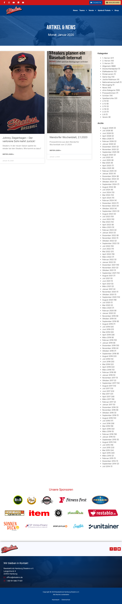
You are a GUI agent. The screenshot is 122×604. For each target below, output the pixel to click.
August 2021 (107, 275)
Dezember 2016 (109, 407)
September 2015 (109, 439)
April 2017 (106, 396)
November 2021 (109, 267)
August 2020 (107, 300)
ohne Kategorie (108, 90)
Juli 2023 (106, 216)
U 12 (104, 104)
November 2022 (109, 238)
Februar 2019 (107, 340)
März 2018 (106, 370)
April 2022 (106, 254)
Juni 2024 (106, 192)
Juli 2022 (106, 246)
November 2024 (109, 179)
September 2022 (109, 243)
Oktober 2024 (108, 182)
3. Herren (106, 63)
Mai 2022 (106, 251)
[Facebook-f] (111, 549)
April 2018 (106, 367)
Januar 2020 (107, 313)
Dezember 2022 (109, 235)
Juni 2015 (106, 447)
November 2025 (109, 149)
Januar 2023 (107, 232)
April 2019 (106, 335)
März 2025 (106, 168)
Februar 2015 (107, 458)
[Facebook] (4, 2)
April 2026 (106, 136)
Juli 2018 (106, 359)
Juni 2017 (106, 391)
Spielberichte (108, 98)
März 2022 (106, 257)
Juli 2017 (106, 388)
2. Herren (106, 61)
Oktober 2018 (108, 351)
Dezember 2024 (109, 176)
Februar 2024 (108, 200)
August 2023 (107, 214)
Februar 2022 (108, 259)
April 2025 (106, 165)
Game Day (106, 77)
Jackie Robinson (109, 79)
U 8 (103, 114)
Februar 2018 (107, 372)
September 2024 (109, 184)
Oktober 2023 (108, 208)
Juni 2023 (106, 219)
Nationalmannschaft (110, 82)
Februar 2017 (107, 402)
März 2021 (106, 286)
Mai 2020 (106, 305)
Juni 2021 (106, 281)
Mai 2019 (106, 332)
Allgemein (106, 66)
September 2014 (109, 464)
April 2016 (106, 429)
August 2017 (107, 386)
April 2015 (106, 453)
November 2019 (109, 316)
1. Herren (106, 58)
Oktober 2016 (108, 413)
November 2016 (109, 410)
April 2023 (106, 225)
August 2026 (107, 128)
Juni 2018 (106, 361)
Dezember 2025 (109, 147)
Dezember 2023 (109, 203)
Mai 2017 (106, 394)
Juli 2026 (106, 130)
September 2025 (109, 152)
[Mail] (23, 2)
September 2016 (109, 415)
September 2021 (109, 273)
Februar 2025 (108, 171)
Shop (116, 10)
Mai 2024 (106, 195)
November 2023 (109, 206)
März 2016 (106, 431)
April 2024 (106, 198)
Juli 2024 (106, 190)
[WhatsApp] (18, 2)
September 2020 (109, 297)
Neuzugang (107, 85)
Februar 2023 (108, 230)
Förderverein (107, 74)
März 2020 (106, 308)
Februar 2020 (108, 310)
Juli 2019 (106, 327)
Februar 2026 (108, 141)
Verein (105, 117)
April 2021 (106, 284)
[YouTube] (14, 2)
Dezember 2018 (109, 345)
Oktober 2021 (108, 270)
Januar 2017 (107, 404)
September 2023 (109, 211)
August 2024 (107, 187)
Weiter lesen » (8, 154)
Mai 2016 (106, 426)
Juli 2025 (106, 157)
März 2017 (106, 399)
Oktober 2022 (108, 241)
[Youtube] (119, 549)
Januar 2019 (107, 343)
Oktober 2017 (107, 380)
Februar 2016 (107, 434)
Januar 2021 (107, 289)
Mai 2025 (106, 163)
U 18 (104, 109)
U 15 (104, 106)
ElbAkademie (107, 71)
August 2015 (107, 442)
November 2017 (108, 378)
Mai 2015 (106, 450)
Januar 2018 (107, 375)
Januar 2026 (107, 144)
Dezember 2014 (109, 461)
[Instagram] (9, 2)
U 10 (104, 101)
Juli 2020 (106, 302)
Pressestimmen (109, 93)
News (75, 10)
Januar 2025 (107, 173)
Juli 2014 (106, 466)
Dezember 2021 (109, 265)
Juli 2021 (106, 278)
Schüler (105, 95)
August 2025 (107, 155)
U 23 (104, 112)
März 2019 (106, 337)
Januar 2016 (107, 437)
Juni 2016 (106, 423)
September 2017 (109, 383)
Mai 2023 (106, 222)
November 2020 (109, 292)
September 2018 (109, 353)
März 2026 (106, 139)
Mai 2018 (106, 364)
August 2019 (107, 324)
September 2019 (109, 321)
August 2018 (107, 356)
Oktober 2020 (108, 294)
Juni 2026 (106, 133)
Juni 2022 (106, 249)
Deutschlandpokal (110, 69)
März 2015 (106, 456)
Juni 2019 (106, 329)
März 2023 (106, 227)
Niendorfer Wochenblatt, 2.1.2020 (68, 137)
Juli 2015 (106, 445)
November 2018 (109, 348)
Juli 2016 (106, 421)
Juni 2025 (106, 160)
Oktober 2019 (108, 318)
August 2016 (107, 418)
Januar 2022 (107, 262)
